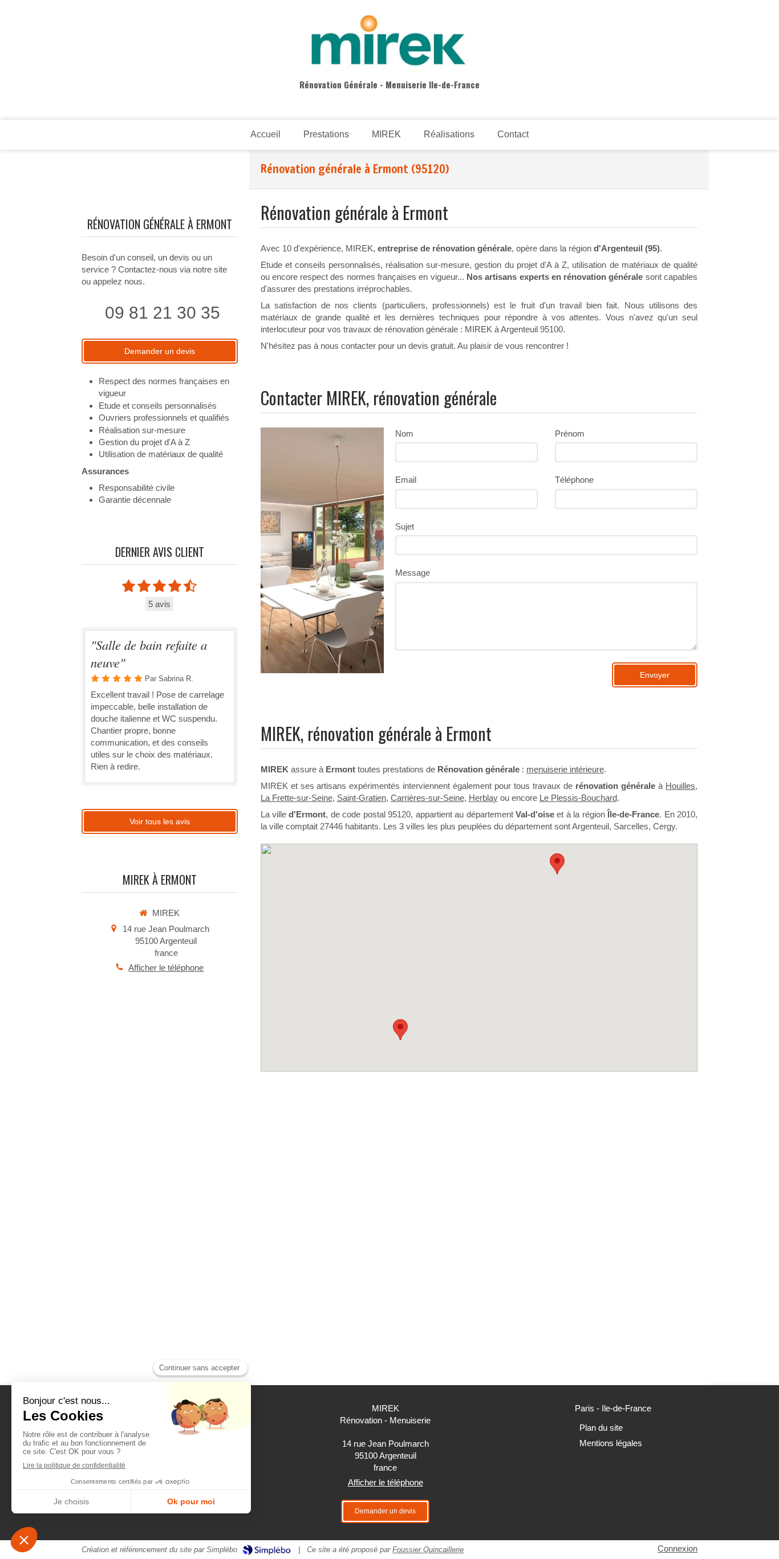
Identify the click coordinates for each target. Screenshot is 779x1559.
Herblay (483, 798)
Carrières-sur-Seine (427, 798)
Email (405, 480)
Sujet (404, 526)
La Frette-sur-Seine (296, 798)
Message (412, 572)
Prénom (570, 433)
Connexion (677, 1548)
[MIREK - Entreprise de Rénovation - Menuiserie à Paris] (389, 42)
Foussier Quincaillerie (428, 1549)
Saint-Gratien (361, 798)
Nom (404, 433)
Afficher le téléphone (166, 967)
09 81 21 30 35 (162, 312)
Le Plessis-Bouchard (578, 798)
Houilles (680, 786)
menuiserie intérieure (565, 769)
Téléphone (574, 480)
